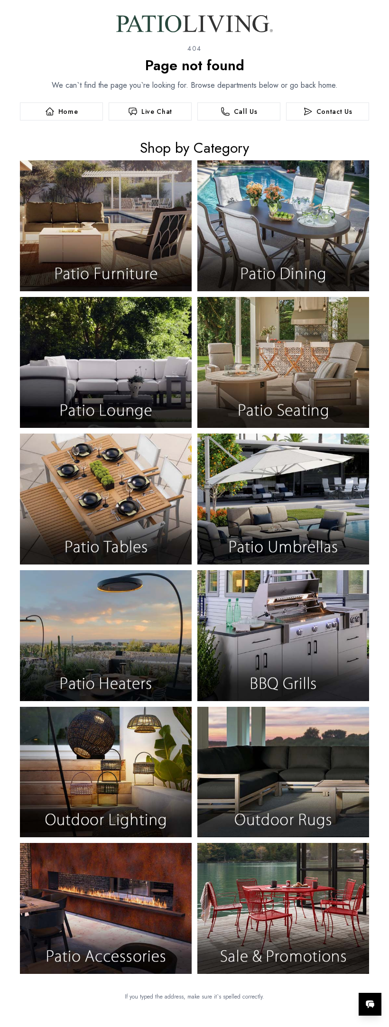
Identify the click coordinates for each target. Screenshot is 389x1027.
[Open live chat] (370, 1004)
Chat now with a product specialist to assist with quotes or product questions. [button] (303, 979)
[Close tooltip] (374, 975)
